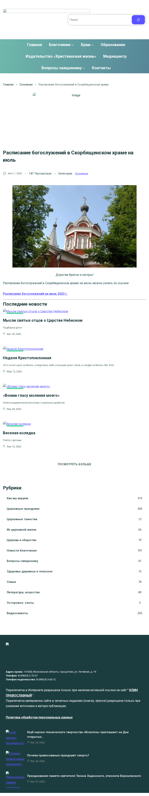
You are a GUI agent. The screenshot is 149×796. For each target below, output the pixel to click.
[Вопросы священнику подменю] (84, 68)
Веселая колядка (19, 433)
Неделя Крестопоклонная (27, 358)
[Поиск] (138, 19)
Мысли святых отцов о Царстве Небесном (42, 320)
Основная (26, 84)
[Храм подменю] (92, 45)
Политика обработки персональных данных (39, 717)
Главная (34, 44)
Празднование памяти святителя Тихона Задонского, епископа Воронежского (84, 776)
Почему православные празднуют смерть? (58, 755)
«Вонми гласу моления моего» (31, 395)
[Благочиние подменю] (72, 45)
